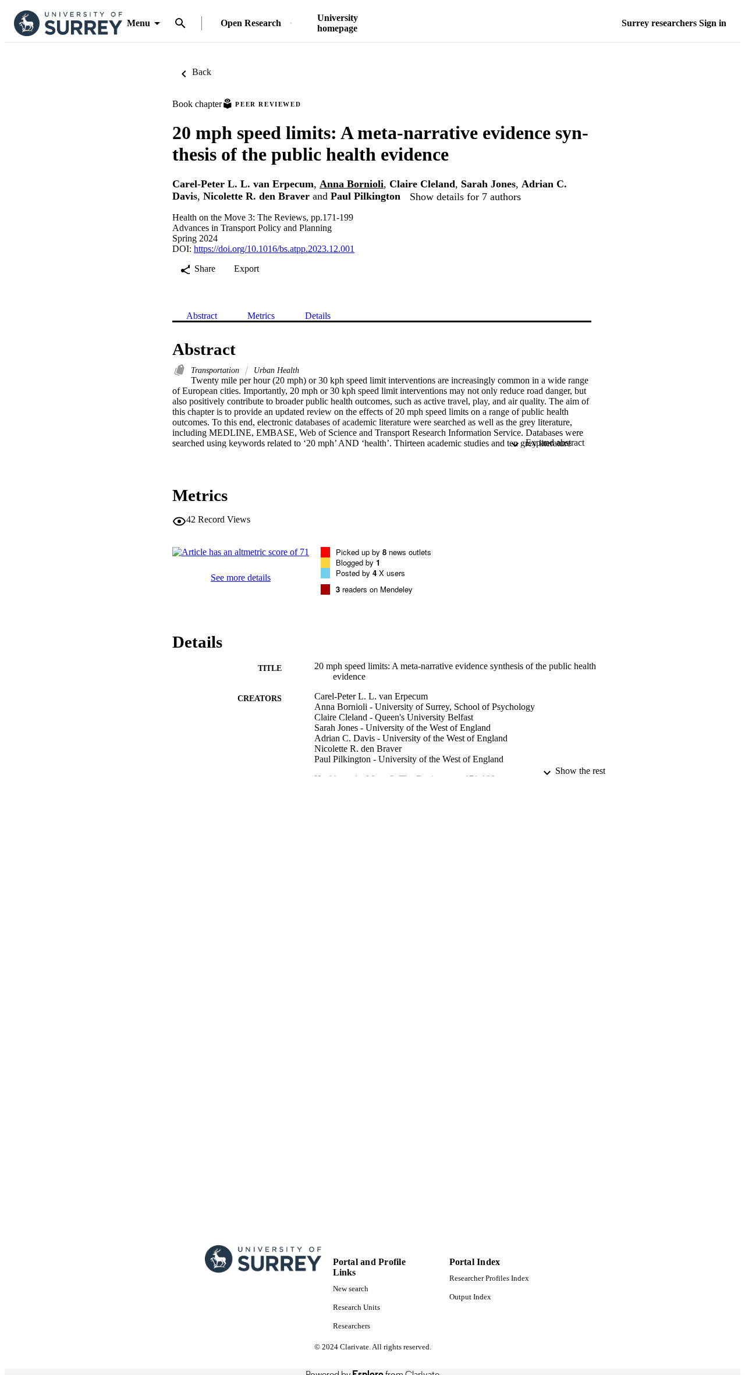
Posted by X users (370, 572)
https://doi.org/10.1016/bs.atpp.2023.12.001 (274, 249)
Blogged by (358, 562)
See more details (241, 577)
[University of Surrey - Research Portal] (68, 23)
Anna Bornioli (352, 184)
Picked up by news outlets (383, 551)
